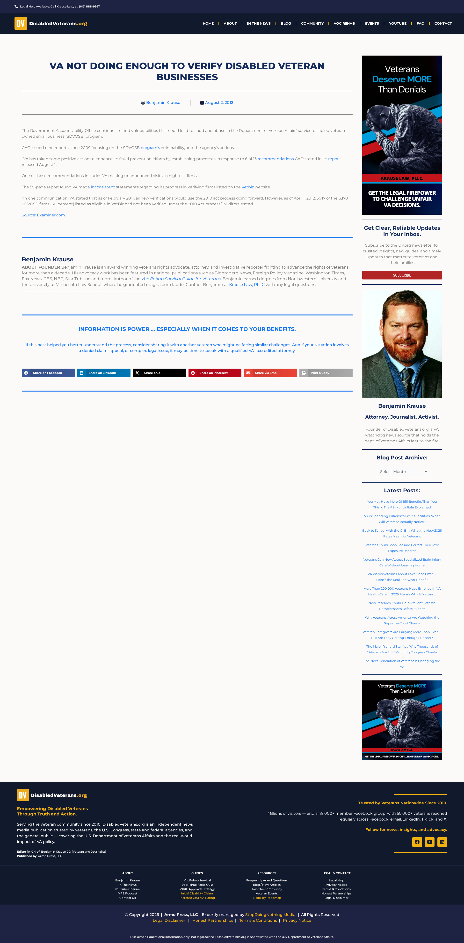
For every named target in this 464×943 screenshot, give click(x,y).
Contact (443, 23)
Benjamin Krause (127, 880)
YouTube (397, 23)
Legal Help (336, 880)
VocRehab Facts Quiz (197, 884)
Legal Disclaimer (336, 898)
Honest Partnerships (336, 893)
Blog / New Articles (267, 884)
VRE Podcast (127, 893)
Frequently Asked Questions (266, 880)
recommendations (276, 159)
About (230, 23)
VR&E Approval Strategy (197, 889)
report (334, 159)
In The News (259, 23)
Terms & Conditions (336, 889)
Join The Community (267, 889)
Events (372, 23)
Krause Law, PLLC (247, 284)
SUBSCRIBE (402, 275)
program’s (150, 147)
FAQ (420, 23)
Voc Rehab (344, 23)
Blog (286, 23)
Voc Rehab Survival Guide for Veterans (181, 278)
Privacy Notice (336, 884)
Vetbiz (248, 187)
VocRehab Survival (197, 880)
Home (208, 23)
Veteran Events (267, 893)
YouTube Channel (127, 889)
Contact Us (127, 898)
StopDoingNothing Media (270, 914)
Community (312, 23)
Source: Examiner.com (43, 215)
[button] (48, 373)
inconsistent (103, 187)
